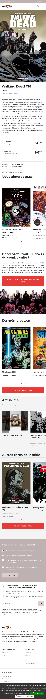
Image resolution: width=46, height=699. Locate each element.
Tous (3, 405)
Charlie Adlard (17, 166)
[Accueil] (11, 6)
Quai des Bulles (6, 679)
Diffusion (28, 652)
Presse (27, 661)
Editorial (27, 655)
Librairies (28, 658)
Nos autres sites (9, 1)
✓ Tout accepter (37, 693)
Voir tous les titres (23, 390)
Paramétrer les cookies (24, 696)
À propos (5, 652)
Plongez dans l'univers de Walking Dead (23, 281)
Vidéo (22, 405)
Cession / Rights (30, 663)
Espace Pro (39, 1)
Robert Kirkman (17, 164)
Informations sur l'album (13, 172)
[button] (21, 241)
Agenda (16, 405)
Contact (4, 661)
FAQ (3, 655)
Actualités (10, 405)
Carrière (4, 658)
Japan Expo (5, 681)
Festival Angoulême (8, 676)
